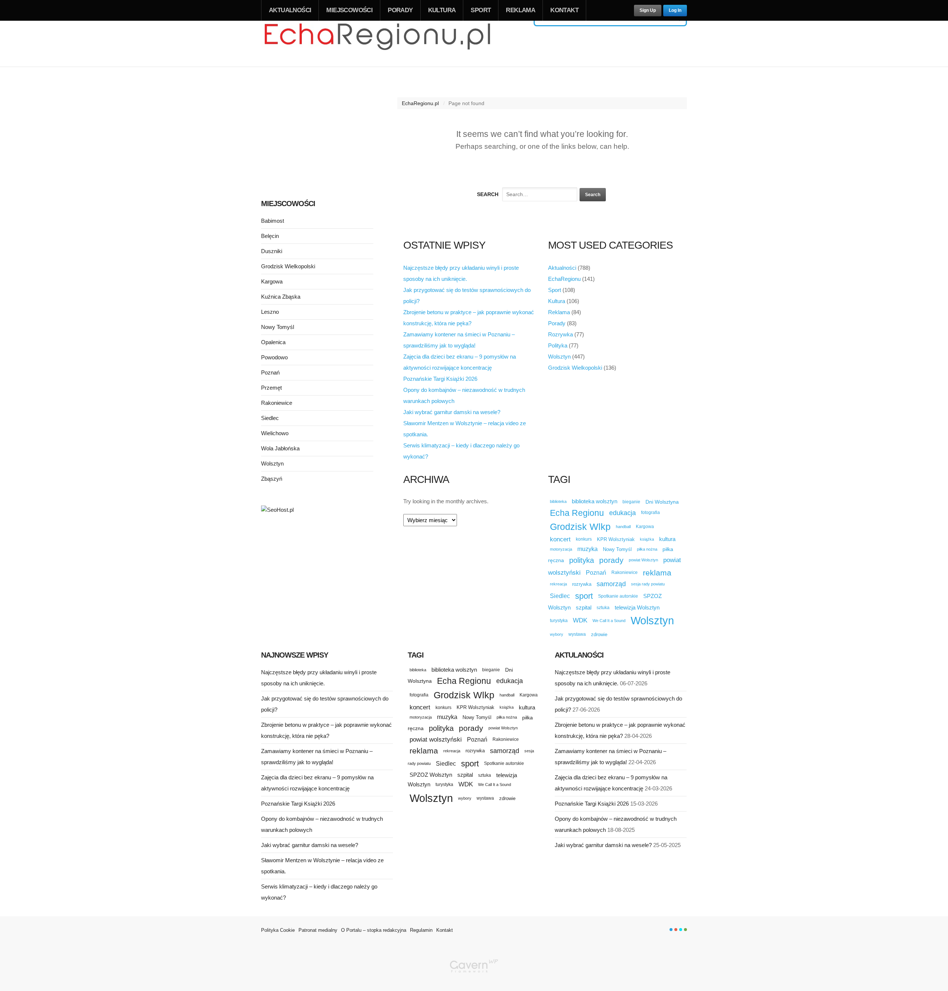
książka (647, 539)
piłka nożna (647, 549)
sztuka (603, 607)
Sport (481, 10)
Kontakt (564, 10)
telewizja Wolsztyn (637, 607)
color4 (685, 929)
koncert (560, 539)
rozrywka (581, 584)
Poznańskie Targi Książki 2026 (440, 379)
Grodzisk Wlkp (580, 527)
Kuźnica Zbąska (280, 296)
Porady (400, 10)
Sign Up (648, 10)
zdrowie (599, 634)
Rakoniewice (624, 572)
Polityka (557, 345)
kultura (667, 539)
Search (487, 194)
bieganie (631, 501)
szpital (583, 608)
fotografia (650, 512)
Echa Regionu (577, 513)
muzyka (587, 549)
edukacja (622, 513)
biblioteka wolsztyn (594, 501)
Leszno (270, 312)
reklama (657, 572)
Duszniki (271, 251)
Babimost (272, 221)
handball (623, 526)
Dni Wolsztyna (662, 502)
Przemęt (271, 387)
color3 (680, 929)
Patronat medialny (317, 930)
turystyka (559, 620)
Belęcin (270, 236)
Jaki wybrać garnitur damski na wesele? (451, 412)
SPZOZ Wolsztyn (431, 775)
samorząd (611, 584)
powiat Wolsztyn (643, 560)
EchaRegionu (564, 279)
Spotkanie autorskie (618, 596)
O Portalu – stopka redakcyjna (373, 930)
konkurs (584, 539)
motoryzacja (561, 549)
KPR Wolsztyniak (616, 539)
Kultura (442, 10)
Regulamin (421, 930)
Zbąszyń (271, 479)
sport (584, 596)
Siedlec (560, 596)
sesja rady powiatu (648, 584)
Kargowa (645, 526)
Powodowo (274, 357)
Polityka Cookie (278, 930)
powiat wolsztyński (436, 739)
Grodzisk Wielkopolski (575, 368)
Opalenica (273, 342)
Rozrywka (560, 334)
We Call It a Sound (608, 620)
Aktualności (290, 10)
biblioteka (558, 501)
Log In (675, 10)
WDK (580, 620)
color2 (675, 929)
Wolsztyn (559, 356)
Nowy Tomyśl (617, 549)
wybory (556, 634)
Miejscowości (349, 10)
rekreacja (558, 584)
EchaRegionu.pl (420, 103)
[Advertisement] (317, 132)
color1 (671, 929)
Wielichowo (274, 433)
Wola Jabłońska (280, 448)
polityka (581, 560)
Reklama (520, 10)
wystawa (577, 634)
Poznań (596, 573)
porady (611, 560)
